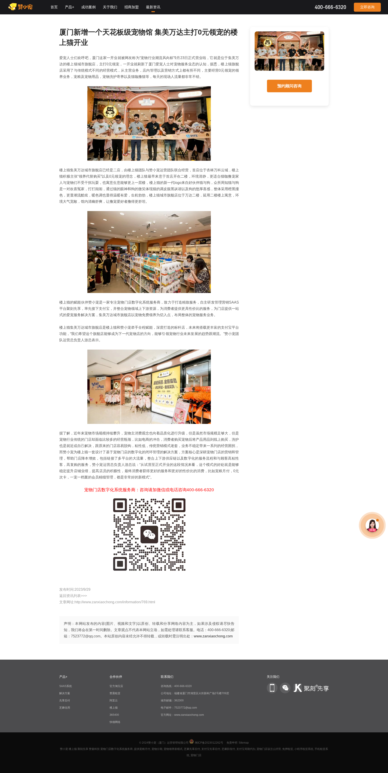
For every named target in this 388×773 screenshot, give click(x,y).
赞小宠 (64, 749)
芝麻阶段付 (228, 749)
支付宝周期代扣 (245, 749)
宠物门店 (196, 755)
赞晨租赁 (115, 693)
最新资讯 (153, 7)
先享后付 (64, 700)
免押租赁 (287, 749)
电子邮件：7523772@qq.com (179, 707)
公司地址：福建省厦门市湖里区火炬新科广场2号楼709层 (195, 693)
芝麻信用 (64, 707)
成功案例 (88, 7)
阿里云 (114, 700)
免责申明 (232, 742)
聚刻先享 (82, 749)
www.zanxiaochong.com (213, 636)
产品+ (69, 7)
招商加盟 (131, 7)
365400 (114, 714)
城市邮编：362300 (172, 700)
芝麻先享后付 (192, 749)
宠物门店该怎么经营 (269, 749)
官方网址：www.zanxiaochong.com (182, 714)
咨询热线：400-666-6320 (176, 686)
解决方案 (64, 693)
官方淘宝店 (116, 686)
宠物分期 (157, 749)
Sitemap (244, 742)
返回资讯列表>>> (73, 596)
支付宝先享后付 (210, 749)
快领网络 (115, 722)
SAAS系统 (65, 686)
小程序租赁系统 (303, 749)
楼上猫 (114, 707)
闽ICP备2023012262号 (209, 742)
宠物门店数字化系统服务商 (116, 749)
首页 (54, 7)
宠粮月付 (144, 749)
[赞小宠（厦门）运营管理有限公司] (21, 9)
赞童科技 (94, 749)
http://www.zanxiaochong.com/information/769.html (115, 602)
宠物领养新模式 (173, 749)
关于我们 (110, 7)
